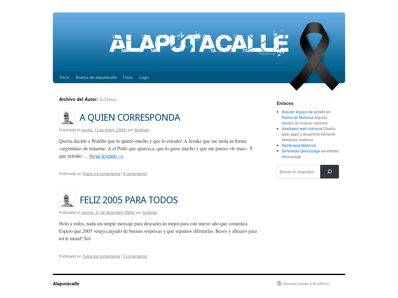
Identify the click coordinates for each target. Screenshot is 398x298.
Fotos (128, 77)
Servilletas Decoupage (301, 150)
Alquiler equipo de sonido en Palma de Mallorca (306, 114)
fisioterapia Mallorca (299, 145)
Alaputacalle (66, 283)
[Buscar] (329, 171)
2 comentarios (135, 256)
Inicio (64, 77)
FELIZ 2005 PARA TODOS (129, 199)
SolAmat (107, 99)
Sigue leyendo (106, 155)
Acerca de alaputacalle (96, 77)
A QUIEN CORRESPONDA (130, 117)
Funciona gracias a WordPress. (306, 283)
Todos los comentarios (101, 173)
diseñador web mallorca (302, 128)
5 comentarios (135, 173)
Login (144, 77)
